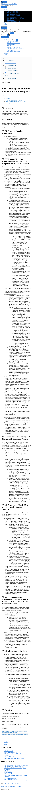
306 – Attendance (8, 772)
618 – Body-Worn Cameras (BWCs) (13, 766)
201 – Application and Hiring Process (14, 758)
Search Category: (5, 33)
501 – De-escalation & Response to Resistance (16, 765)
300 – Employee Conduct (13, 14)
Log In (5, 24)
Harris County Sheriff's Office (12, 783)
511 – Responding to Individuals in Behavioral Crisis (18, 781)
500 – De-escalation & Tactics (14, 17)
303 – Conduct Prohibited (11, 752)
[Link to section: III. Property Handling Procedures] (3, 131)
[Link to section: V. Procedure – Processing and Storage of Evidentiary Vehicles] (3, 436)
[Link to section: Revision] (3, 710)
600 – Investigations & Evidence (15, 18)
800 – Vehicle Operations (13, 21)
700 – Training (10, 20)
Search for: (3, 29)
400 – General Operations (13, 15)
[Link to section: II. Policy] (3, 119)
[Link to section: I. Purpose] (3, 108)
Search (12, 33)
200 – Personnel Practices (13, 12)
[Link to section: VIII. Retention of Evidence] (3, 651)
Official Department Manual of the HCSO (11, 786)
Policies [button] (6, 9)
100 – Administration (12, 11)
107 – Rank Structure (10, 756)
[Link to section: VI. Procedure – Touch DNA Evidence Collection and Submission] (3, 505)
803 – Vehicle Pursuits (10, 773)
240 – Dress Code (8, 751)
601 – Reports (7, 771)
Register (6, 23)
